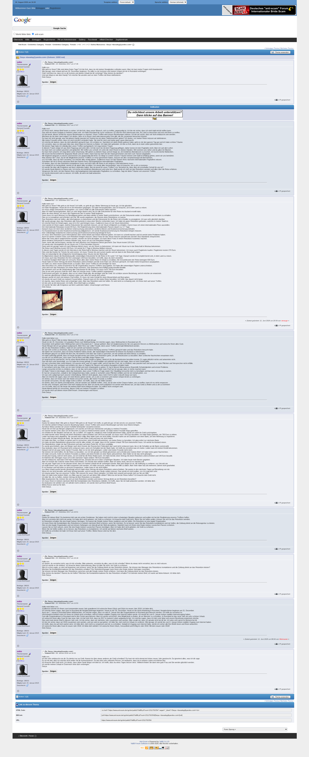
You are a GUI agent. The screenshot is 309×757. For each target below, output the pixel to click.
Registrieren (55, 8)
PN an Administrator (67, 40)
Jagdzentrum (122, 40)
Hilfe (27, 40)
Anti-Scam (22, 44)
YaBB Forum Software (139, 743)
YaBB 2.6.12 (164, 741)
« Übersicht (22, 736)
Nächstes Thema (286, 48)
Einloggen (40, 8)
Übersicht (18, 40)
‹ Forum (31, 736)
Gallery (82, 40)
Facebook (92, 40)
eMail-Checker (106, 40)
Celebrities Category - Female (39, 44)
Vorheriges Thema (272, 48)
